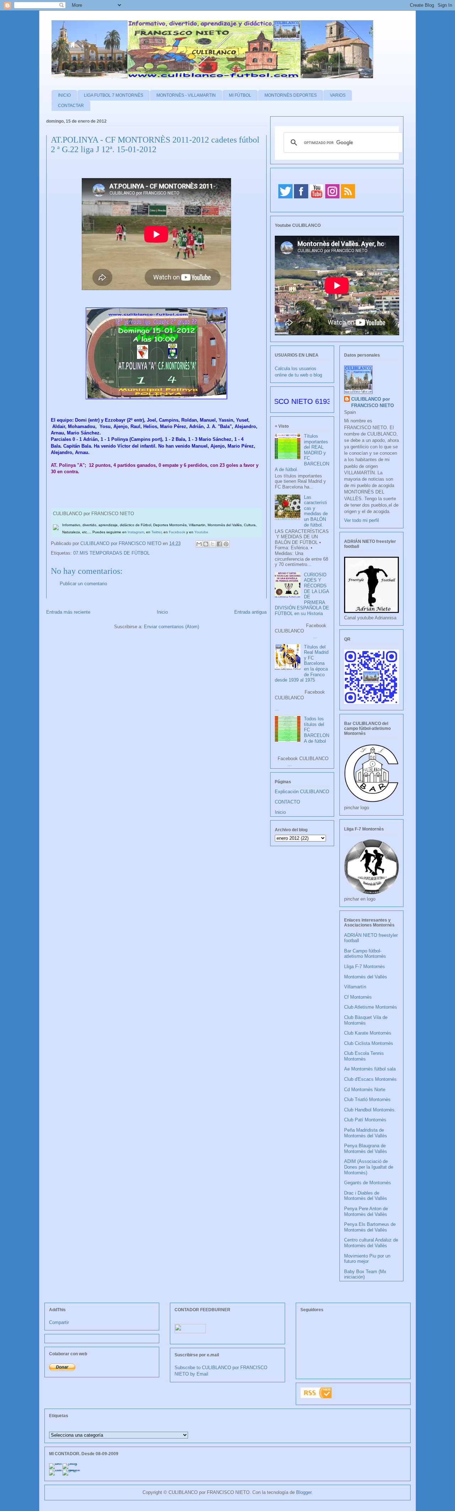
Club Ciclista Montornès (368, 1043)
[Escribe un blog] (205, 544)
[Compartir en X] (212, 544)
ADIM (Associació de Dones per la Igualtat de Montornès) (368, 1167)
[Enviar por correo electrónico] (199, 544)
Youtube (201, 532)
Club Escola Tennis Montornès (364, 1056)
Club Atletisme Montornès (370, 1007)
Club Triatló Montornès (367, 1099)
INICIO (64, 95)
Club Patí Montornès (365, 1119)
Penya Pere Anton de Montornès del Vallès (366, 1211)
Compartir (59, 1322)
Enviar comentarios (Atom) (171, 626)
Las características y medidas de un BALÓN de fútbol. (316, 511)
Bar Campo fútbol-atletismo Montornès (365, 953)
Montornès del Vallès (365, 976)
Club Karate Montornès (367, 1033)
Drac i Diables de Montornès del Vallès (365, 1195)
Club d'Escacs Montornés (370, 1079)
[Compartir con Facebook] (219, 544)
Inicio (162, 612)
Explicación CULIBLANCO (302, 791)
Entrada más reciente (68, 612)
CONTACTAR (71, 105)
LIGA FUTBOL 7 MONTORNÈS (113, 95)
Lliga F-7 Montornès (364, 966)
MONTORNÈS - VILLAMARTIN (186, 95)
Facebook (177, 532)
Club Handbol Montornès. (370, 1109)
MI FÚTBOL (240, 95)
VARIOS (338, 95)
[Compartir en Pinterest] (226, 544)
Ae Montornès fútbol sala (370, 1069)
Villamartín (355, 986)
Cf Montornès (358, 997)
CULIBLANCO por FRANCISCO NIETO (121, 543)
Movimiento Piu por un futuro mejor (367, 1258)
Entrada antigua (250, 612)
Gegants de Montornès (367, 1182)
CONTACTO (287, 802)
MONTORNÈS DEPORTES (290, 95)
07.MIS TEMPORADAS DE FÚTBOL (111, 553)
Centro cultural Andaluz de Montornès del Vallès (371, 1242)
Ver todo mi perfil (361, 520)
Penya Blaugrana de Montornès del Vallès (365, 1148)
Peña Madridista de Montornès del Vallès (365, 1132)
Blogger (303, 1492)
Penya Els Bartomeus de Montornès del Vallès (370, 1227)
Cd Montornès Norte (364, 1089)
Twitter (156, 532)
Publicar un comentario (83, 583)
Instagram (136, 532)
